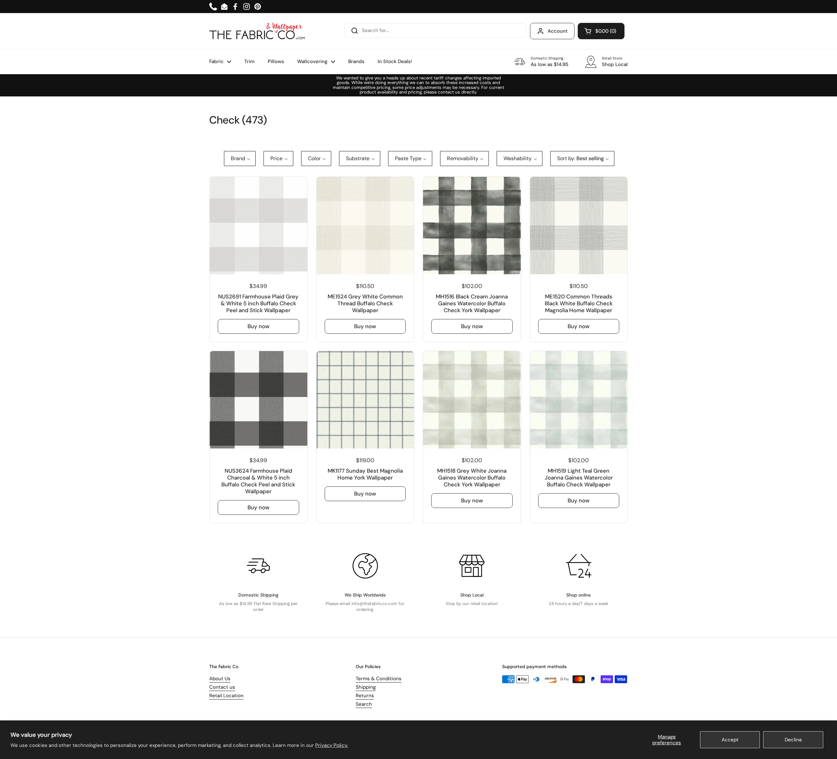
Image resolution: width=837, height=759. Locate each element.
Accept (730, 739)
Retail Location (226, 695)
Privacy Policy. (331, 745)
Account (558, 31)
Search (364, 704)
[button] (601, 31)
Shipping (366, 687)
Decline (793, 739)
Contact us (222, 687)
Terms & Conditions (378, 678)
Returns (365, 695)
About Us (220, 678)
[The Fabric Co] (257, 31)
